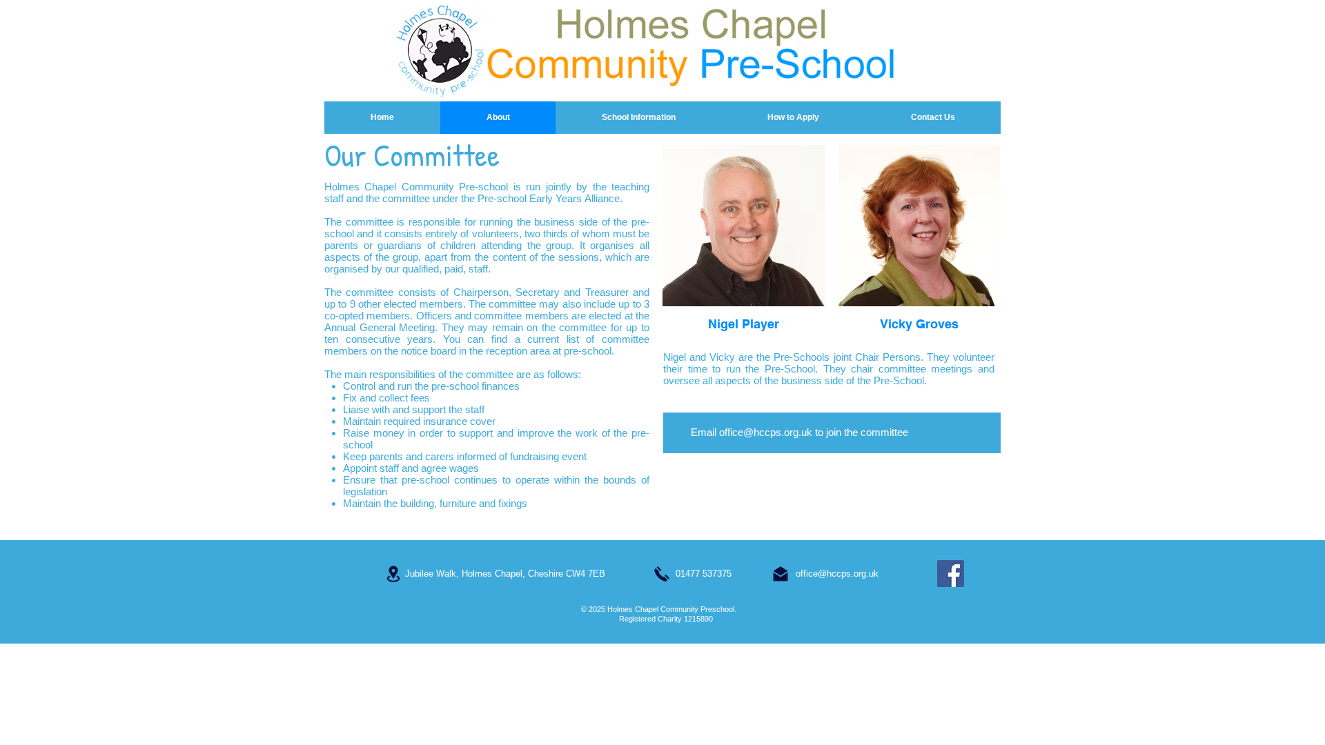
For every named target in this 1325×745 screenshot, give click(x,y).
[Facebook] (950, 573)
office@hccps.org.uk (765, 432)
